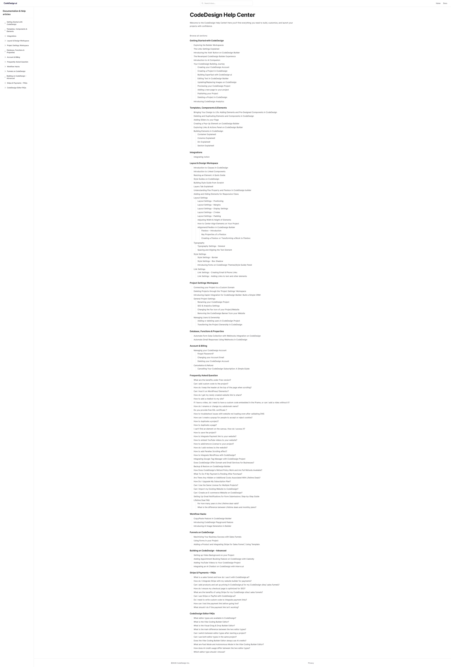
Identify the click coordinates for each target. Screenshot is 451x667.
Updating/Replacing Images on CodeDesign (217, 82)
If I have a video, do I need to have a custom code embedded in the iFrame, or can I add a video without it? (242, 402)
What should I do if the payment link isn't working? (216, 607)
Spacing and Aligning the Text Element (215, 250)
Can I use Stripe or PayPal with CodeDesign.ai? (215, 596)
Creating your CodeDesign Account (213, 67)
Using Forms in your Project (206, 540)
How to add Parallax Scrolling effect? (210, 451)
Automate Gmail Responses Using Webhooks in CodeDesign (220, 339)
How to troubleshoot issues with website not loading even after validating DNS (229, 414)
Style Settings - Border (208, 257)
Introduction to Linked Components (209, 171)
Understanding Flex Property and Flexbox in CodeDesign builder (222, 190)
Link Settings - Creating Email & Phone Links (217, 272)
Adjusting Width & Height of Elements (214, 220)
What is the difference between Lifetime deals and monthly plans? (227, 507)
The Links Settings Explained (206, 49)
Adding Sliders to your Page (206, 120)
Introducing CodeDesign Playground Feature (213, 522)
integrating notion (202, 157)
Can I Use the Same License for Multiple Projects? (216, 485)
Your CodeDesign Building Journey (209, 64)
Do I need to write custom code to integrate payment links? (220, 600)
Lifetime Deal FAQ (202, 500)
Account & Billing (198, 346)
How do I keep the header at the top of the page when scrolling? (222, 387)
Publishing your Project (208, 93)
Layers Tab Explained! (203, 186)
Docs (445, 3)
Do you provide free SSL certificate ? (210, 410)
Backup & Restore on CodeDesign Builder (212, 466)
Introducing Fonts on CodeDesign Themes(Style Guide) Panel (225, 265)
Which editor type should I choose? (209, 652)
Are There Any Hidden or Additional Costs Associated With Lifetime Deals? (227, 477)
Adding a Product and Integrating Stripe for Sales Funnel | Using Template (227, 544)
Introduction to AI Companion (207, 60)
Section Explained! (206, 145)
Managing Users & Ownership (207, 317)
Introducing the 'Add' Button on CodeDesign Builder (217, 52)
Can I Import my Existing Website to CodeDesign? (216, 489)
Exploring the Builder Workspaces (209, 45)
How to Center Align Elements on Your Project (218, 223)
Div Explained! (204, 142)
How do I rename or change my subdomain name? (216, 406)
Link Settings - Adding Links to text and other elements (222, 276)
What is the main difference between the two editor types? (220, 629)
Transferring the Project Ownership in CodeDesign (220, 324)
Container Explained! (207, 134)
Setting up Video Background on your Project (214, 555)
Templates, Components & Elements (208, 107)
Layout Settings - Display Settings (213, 208)
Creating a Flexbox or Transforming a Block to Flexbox (225, 238)
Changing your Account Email (211, 357)
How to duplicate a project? (206, 421)
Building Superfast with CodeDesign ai (215, 74)
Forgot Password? (206, 353)
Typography (199, 243)
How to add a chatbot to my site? (209, 399)
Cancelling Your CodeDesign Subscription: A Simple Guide (223, 368)
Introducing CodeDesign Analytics (209, 101)
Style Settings (200, 254)
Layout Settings (201, 198)
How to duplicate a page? (205, 425)
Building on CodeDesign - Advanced (208, 550)
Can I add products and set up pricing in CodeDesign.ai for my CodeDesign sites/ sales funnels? (236, 585)
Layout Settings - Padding (209, 216)
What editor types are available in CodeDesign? (215, 618)
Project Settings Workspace (204, 283)
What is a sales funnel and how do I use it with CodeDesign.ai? (221, 577)
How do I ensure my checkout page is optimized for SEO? (219, 588)
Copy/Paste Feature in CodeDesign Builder (212, 518)
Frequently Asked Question (204, 375)
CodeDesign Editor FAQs (202, 613)
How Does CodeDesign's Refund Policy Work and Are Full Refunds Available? (228, 470)
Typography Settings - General (211, 246)
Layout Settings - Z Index (209, 212)
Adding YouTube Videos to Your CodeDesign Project (217, 562)
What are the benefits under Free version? (212, 380)
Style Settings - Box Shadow (210, 261)
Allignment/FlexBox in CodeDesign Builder (216, 227)
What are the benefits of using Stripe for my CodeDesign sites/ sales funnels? (228, 592)
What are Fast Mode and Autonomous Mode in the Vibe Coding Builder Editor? (229, 644)
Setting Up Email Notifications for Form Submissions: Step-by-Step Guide (226, 496)
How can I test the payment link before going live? (216, 603)
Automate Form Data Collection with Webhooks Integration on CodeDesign (227, 336)
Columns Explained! (206, 138)
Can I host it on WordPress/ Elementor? (211, 391)
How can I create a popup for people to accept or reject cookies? (223, 417)
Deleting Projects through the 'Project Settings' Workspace (220, 291)
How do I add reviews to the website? (210, 447)
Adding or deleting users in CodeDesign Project (219, 321)
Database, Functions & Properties (207, 331)
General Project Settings (204, 299)
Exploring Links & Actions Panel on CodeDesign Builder (218, 127)
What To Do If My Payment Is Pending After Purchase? (218, 474)
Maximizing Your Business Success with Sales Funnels (217, 537)
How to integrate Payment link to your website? (215, 436)
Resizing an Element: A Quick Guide (209, 175)
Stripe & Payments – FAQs (203, 572)
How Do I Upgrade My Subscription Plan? (212, 481)
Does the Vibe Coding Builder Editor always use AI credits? (220, 640)
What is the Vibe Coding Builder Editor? (211, 622)
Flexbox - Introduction (211, 230)
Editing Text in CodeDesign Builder (213, 78)
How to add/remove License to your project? (214, 444)
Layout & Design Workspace (204, 163)
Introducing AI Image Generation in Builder (212, 526)
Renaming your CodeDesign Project (213, 302)
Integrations (196, 152)
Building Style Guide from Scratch (209, 183)
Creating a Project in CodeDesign (212, 71)
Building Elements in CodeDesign (208, 131)
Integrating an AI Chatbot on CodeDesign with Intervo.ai (219, 566)
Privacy (311, 663)
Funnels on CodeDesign (202, 532)
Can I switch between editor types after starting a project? (220, 633)
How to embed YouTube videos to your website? (215, 440)
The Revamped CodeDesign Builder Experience (215, 56)
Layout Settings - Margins (209, 205)
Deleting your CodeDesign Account (213, 361)
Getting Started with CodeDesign (207, 40)
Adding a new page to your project (213, 90)
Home (438, 3)
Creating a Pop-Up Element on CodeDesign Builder (216, 123)
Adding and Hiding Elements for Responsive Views (216, 194)
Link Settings (199, 269)
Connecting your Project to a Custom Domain (214, 287)
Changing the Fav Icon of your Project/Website (218, 309)
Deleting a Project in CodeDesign (212, 97)
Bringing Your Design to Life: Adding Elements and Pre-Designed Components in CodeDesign (235, 112)
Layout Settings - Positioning (210, 201)
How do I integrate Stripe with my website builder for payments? (222, 581)
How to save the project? (205, 432)
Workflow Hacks (198, 514)
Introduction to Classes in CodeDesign (211, 167)
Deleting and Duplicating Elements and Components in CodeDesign (224, 116)
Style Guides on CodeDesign (206, 179)
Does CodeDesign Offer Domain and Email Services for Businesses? (224, 462)
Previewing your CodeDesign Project (214, 86)
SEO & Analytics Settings (209, 306)
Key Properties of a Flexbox (213, 234)
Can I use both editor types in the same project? (215, 637)
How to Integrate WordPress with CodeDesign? (215, 455)
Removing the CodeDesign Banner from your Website (221, 313)
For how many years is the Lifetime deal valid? (218, 503)
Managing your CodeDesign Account (210, 350)
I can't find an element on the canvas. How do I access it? (219, 429)
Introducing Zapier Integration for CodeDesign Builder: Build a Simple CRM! (227, 295)
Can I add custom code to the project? (211, 384)
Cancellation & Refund (203, 365)
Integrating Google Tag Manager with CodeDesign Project (219, 459)
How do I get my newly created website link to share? (218, 395)
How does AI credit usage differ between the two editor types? (222, 648)
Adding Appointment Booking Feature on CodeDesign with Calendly (224, 559)
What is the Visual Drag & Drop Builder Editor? (214, 625)
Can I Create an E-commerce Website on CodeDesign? (218, 492)
